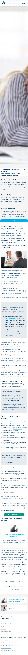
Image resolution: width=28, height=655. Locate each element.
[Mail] (22, 581)
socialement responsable (11, 318)
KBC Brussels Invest (17, 428)
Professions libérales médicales (8, 165)
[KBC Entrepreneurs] (3, 3)
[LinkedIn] (20, 581)
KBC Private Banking (11, 346)
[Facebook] (15, 581)
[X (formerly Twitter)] (18, 581)
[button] (22, 3)
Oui (12, 589)
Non (17, 589)
